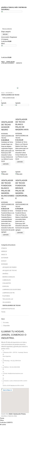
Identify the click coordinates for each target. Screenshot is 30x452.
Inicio (3, 92)
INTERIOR (4, 264)
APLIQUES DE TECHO (9, 270)
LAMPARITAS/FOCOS (8, 308)
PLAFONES (6, 296)
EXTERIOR (4, 257)
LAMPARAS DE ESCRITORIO (11, 289)
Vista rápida (3, 168)
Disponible (6, 325)
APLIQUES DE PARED (9, 267)
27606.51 (4, 248)
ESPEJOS (5, 286)
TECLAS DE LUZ (7, 299)
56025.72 (4, 254)
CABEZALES (6, 280)
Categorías (4, 73)
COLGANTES (6, 283)
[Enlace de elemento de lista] (15, 368)
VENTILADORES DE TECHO (11, 305)
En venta (5, 322)
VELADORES (6, 302)
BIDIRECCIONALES (8, 277)
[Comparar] (3, 119)
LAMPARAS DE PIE (8, 292)
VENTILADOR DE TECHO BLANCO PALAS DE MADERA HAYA (21, 124)
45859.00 (4, 251)
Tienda (3, 312)
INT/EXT (3, 261)
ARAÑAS (5, 273)
